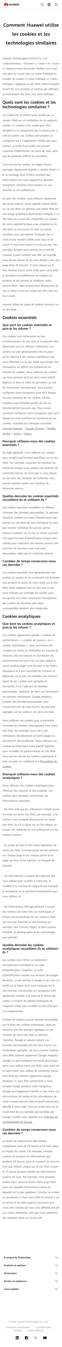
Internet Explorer (12, 428)
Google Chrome (35, 428)
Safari (17, 433)
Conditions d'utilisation (17, 1327)
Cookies (17, 1330)
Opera (27, 433)
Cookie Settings (35, 1330)
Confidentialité (43, 1327)
